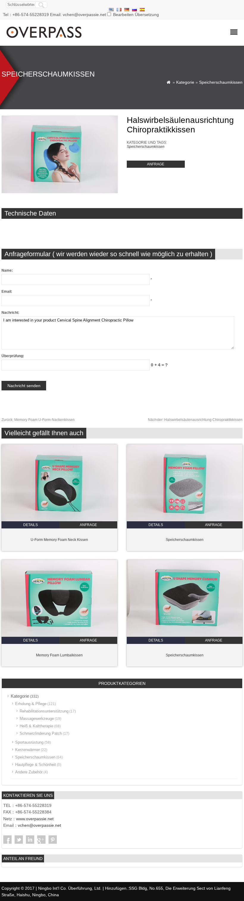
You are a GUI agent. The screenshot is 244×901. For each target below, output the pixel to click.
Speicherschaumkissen (221, 82)
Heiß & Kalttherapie (36, 726)
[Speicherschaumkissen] (185, 520)
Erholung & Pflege (30, 704)
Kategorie (185, 82)
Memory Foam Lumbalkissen (59, 655)
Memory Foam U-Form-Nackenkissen (38, 420)
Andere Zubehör (29, 772)
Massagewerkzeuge (37, 718)
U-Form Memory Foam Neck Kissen (59, 540)
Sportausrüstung (29, 742)
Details (30, 525)
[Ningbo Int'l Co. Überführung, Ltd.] (44, 39)
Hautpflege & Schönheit (35, 764)
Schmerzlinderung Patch (41, 733)
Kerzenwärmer (27, 750)
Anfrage (155, 164)
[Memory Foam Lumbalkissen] (59, 636)
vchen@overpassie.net (39, 825)
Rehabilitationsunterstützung (44, 711)
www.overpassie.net (35, 818)
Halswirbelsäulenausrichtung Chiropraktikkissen (195, 420)
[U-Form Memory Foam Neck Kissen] (59, 520)
